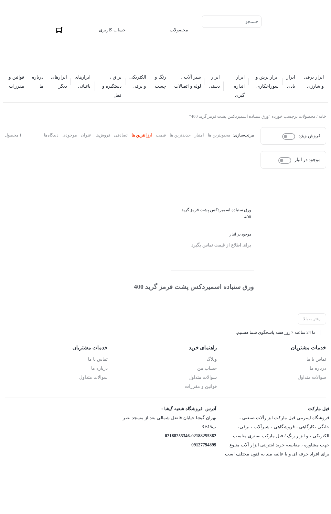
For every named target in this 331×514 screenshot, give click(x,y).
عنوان (86, 135)
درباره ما (318, 368)
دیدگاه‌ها (51, 135)
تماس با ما (316, 359)
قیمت (161, 135)
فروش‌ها (102, 135)
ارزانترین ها (142, 135)
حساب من (207, 368)
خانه (322, 116)
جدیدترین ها (180, 135)
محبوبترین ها (219, 135)
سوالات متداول (312, 377)
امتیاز (199, 135)
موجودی (69, 135)
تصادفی (121, 135)
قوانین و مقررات (201, 386)
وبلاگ (212, 359)
